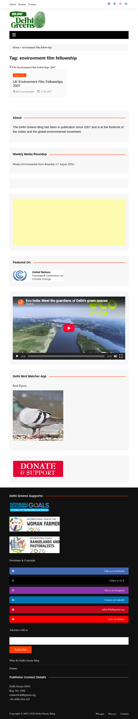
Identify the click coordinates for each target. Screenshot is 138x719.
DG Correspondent (25, 91)
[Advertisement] (69, 222)
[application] (69, 328)
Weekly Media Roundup (30, 154)
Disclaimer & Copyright (22, 560)
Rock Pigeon (19, 385)
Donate (22, 4)
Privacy (112, 713)
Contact (32, 4)
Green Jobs (20, 75)
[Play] (17, 356)
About (12, 4)
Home (16, 47)
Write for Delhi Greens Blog (24, 660)
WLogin (100, 713)
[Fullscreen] (121, 356)
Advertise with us (18, 630)
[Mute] (115, 356)
